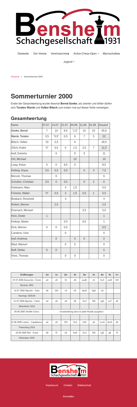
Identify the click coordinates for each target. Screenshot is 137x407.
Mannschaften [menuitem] (110, 54)
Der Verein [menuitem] (38, 54)
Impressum (52, 385)
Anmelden (68, 396)
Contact (68, 385)
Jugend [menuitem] (66, 63)
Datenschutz (84, 385)
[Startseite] (68, 26)
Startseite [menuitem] (23, 53)
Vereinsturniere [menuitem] (59, 54)
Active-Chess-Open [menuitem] (84, 54)
